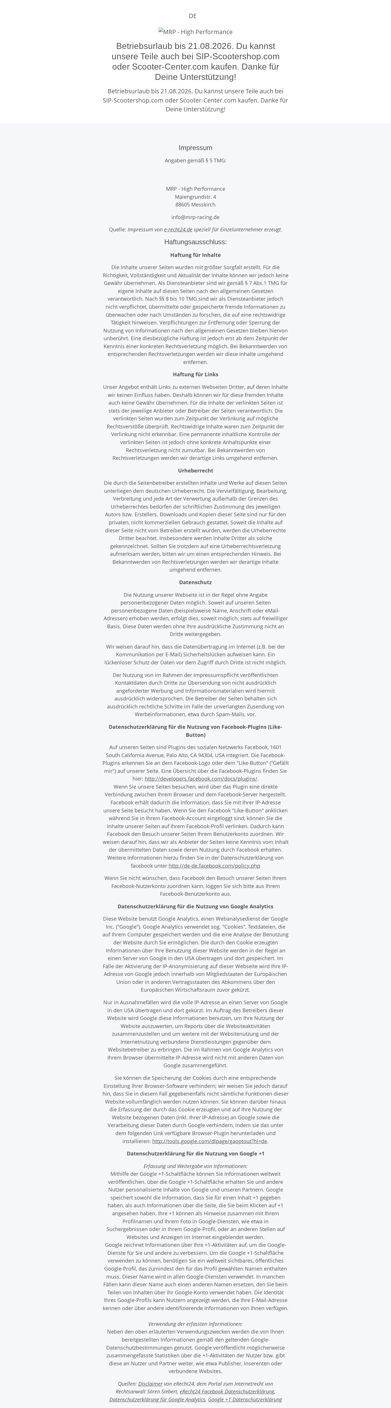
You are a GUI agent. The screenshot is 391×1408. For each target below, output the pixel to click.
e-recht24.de (178, 229)
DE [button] (193, 16)
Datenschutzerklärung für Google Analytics (157, 1399)
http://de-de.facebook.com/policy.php (214, 865)
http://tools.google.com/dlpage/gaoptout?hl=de (209, 1141)
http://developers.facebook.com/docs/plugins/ (201, 778)
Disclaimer (150, 1383)
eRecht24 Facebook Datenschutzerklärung (227, 1391)
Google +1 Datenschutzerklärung (245, 1399)
